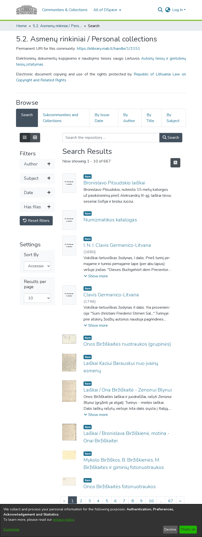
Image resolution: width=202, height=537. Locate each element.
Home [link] (21, 26)
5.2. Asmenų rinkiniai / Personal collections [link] (57, 26)
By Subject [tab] (173, 118)
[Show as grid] (35, 137)
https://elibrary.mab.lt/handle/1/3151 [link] (108, 48)
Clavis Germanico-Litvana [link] (111, 294)
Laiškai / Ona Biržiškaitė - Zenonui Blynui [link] (128, 390)
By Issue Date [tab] (102, 118)
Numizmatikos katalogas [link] (110, 219)
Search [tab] (27, 115)
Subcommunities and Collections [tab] (60, 118)
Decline (170, 529)
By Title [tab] (150, 118)
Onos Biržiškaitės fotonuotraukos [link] (120, 486)
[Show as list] (25, 137)
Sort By (31, 254)
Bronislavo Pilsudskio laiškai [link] (114, 182)
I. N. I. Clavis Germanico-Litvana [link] (117, 245)
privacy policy (63, 519)
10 (151, 501)
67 (170, 501)
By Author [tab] (129, 118)
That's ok (188, 529)
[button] (160, 10)
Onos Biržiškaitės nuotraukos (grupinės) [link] (127, 344)
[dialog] (101, 520)
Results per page (35, 284)
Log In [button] (178, 10)
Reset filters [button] (38, 220)
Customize (11, 529)
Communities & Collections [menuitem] (64, 10)
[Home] (26, 10)
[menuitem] (106, 10)
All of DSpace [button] (105, 10)
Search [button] (173, 137)
